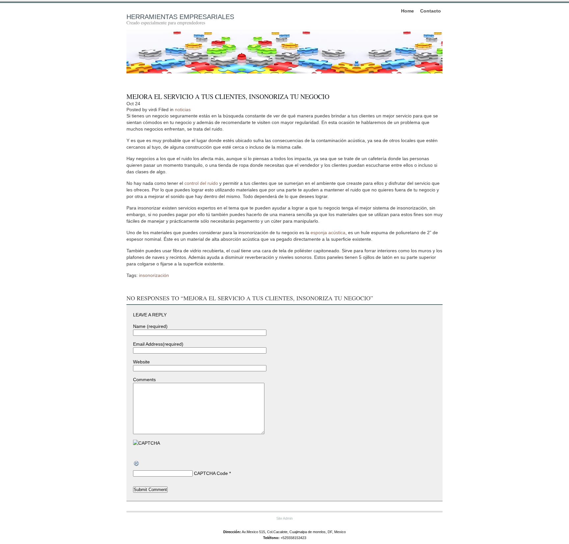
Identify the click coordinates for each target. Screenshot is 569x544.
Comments (144, 379)
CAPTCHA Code (211, 473)
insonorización (154, 275)
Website (141, 361)
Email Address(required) (158, 344)
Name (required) (150, 326)
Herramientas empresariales (180, 16)
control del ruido (201, 183)
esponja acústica (328, 232)
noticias (183, 109)
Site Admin (284, 518)
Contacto (430, 10)
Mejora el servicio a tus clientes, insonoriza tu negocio (227, 96)
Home (407, 10)
